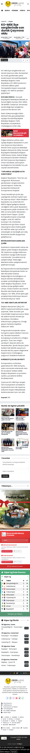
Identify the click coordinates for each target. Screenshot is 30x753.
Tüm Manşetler (8, 709)
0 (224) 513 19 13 (8, 551)
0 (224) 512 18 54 (8, 561)
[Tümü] (28, 486)
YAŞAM (10, 21)
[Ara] (28, 4)
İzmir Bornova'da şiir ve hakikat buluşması (6, 433)
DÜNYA (22, 10)
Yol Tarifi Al (18, 551)
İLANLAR (13, 724)
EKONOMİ (5, 721)
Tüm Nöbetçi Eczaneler (16, 566)
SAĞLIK (13, 721)
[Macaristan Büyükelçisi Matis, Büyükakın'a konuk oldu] (22, 426)
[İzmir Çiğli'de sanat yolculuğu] (22, 442)
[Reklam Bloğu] (15, 510)
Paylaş (5, 60)
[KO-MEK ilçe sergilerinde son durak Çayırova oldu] (15, 49)
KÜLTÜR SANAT (16, 723)
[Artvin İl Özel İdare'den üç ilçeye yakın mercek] (7, 412)
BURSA (7, 10)
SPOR (4, 719)
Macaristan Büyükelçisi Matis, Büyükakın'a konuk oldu (22, 433)
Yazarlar (25, 728)
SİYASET (17, 719)
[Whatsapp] (22, 698)
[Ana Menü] (2, 4)
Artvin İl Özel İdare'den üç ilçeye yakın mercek (7, 418)
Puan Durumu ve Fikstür (10, 707)
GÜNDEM (15, 10)
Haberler (3, 21)
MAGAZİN (5, 724)
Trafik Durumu (7, 705)
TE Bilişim (19, 744)
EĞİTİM (11, 719)
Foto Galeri (6, 728)
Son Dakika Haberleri (9, 710)
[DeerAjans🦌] (14, 4)
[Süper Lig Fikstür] (28, 620)
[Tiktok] (19, 698)
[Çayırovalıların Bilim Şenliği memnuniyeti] (22, 412)
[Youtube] (16, 698)
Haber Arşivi (7, 712)
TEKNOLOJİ (6, 723)
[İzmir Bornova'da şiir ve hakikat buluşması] (7, 426)
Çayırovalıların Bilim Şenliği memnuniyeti (20, 418)
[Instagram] (13, 698)
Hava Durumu (7, 703)
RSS (4, 738)
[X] (10, 698)
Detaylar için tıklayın (15, 614)
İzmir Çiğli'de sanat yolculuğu (22, 448)
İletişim (11, 730)
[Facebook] (7, 698)
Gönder (5, 476)
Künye (4, 730)
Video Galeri (16, 728)
